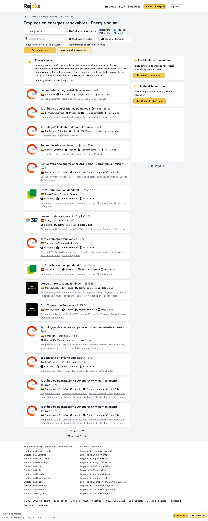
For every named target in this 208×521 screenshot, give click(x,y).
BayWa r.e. (89, 190)
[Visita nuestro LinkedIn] (156, 166)
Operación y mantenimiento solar (57, 176)
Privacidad (175, 500)
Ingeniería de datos (85, 176)
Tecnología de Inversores (74, 344)
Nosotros (134, 7)
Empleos (110, 7)
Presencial (122, 29)
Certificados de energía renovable (100, 295)
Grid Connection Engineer (57, 305)
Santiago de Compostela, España (61, 243)
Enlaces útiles (136, 500)
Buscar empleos (40, 50)
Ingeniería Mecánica (68, 135)
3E (89, 216)
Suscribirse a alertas (151, 75)
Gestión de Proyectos (93, 154)
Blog (122, 7)
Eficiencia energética (107, 176)
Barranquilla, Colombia (56, 172)
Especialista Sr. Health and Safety (63, 358)
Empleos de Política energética (95, 466)
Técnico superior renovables (59, 239)
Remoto (106, 29)
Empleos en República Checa (38, 478)
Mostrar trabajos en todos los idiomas (86, 44)
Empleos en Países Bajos (36, 462)
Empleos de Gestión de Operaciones (98, 489)
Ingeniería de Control (115, 292)
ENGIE (88, 284)
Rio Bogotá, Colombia (56, 131)
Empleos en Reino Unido (36, 458)
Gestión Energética (50, 98)
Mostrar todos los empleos (74, 50)
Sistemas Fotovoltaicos (113, 314)
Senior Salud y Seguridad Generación (65, 90)
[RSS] (164, 166)
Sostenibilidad (105, 371)
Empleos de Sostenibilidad (93, 470)
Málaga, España (53, 220)
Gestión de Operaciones (94, 98)
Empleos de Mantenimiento (94, 478)
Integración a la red (50, 117)
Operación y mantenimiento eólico (108, 252)
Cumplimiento (47, 371)
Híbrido (120, 33)
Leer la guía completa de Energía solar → (56, 80)
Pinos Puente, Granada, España (61, 194)
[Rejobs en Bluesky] (159, 166)
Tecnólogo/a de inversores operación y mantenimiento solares (81, 327)
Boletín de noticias (156, 500)
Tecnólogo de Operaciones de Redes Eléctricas (71, 109)
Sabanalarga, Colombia (56, 389)
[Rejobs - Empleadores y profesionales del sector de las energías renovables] (32, 6)
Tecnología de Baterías (52, 229)
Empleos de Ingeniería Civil (94, 458)
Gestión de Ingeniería (90, 229)
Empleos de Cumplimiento (93, 454)
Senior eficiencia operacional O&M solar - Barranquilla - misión (82, 164)
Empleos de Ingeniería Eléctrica (96, 474)
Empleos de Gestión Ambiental (96, 451)
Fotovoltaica (71, 229)
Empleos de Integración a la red (96, 462)
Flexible (106, 33)
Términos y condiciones (36, 505)
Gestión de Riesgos (87, 371)
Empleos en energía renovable (45, 16)
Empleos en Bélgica (34, 493)
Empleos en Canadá (34, 474)
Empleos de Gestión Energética (96, 493)
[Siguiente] (83, 430)
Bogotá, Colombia (54, 149)
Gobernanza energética (52, 317)
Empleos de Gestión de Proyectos (97, 485)
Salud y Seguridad (71, 98)
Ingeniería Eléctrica (71, 117)
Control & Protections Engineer (61, 284)
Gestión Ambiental (50, 255)
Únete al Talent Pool (151, 101)
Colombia (50, 94)
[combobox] (45, 31)
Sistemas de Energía (93, 292)
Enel (95, 90)
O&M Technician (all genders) (60, 190)
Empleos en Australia (35, 489)
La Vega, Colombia (54, 112)
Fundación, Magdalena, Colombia (62, 335)
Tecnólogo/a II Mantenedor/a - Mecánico (66, 127)
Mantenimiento (48, 135)
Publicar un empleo (155, 6)
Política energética (72, 295)
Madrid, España (53, 287)
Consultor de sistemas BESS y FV (62, 216)
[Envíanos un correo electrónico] (152, 166)
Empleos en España (33, 481)
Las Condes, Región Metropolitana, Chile (66, 362)
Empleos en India (32, 470)
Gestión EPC (46, 252)
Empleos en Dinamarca (35, 485)
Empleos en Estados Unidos (38, 451)
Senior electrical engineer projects (63, 145)
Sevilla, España (52, 269)
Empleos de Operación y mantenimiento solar (103, 481)
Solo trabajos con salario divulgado (44, 44)
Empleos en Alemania (35, 454)
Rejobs (27, 16)
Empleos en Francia (33, 466)
